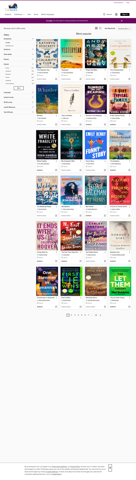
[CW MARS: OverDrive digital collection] (11, 7)
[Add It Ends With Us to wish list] (56, 261)
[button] (119, 2)
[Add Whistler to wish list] (56, 124)
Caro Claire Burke (68, 72)
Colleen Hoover (43, 255)
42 (96, 315)
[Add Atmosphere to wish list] (80, 216)
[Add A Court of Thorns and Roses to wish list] (129, 216)
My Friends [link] (89, 207)
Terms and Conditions (59, 467)
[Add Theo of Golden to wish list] (80, 124)
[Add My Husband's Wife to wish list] (80, 170)
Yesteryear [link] (64, 70)
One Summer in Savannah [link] (46, 298)
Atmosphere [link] (65, 207)
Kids (29, 14)
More (18, 88)
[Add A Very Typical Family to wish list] (129, 124)
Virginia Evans (116, 72)
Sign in (125, 14)
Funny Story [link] (90, 161)
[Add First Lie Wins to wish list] (80, 307)
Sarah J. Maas (116, 209)
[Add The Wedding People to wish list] (56, 216)
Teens (36, 14)
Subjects (8, 14)
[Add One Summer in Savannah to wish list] (56, 307)
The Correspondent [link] (116, 70)
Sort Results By (110, 28)
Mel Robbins (115, 300)
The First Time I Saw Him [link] (69, 252)
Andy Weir (90, 72)
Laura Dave (66, 255)
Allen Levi (66, 118)
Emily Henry (91, 163)
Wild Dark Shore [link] (91, 298)
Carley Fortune (92, 255)
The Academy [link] (114, 161)
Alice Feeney (66, 163)
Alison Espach (42, 209)
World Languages (47, 14)
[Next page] (100, 315)
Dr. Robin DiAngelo (44, 163)
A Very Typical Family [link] (117, 116)
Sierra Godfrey (116, 118)
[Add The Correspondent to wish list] (129, 79)
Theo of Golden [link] (66, 116)
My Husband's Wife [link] (68, 161)
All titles (7, 43)
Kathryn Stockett (43, 72)
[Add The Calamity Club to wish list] (56, 79)
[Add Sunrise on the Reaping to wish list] (105, 124)
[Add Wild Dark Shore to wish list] (105, 307)
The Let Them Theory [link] (117, 298)
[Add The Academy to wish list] (129, 170)
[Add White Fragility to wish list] (56, 170)
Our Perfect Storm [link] (92, 252)
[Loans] (116, 15)
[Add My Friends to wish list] (105, 216)
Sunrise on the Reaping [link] (94, 116)
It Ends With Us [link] (42, 252)
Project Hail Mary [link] (91, 70)
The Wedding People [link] (44, 207)
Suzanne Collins (92, 118)
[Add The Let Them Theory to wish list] (129, 307)
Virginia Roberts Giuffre (118, 255)
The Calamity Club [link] (43, 70)
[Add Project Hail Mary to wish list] (105, 79)
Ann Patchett (42, 118)
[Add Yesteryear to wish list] (80, 79)
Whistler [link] (40, 116)
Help (128, 2)
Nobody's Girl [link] (114, 252)
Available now (9, 46)
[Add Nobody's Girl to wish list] (129, 261)
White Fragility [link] (42, 161)
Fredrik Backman (92, 209)
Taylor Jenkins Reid (68, 209)
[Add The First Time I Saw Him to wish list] (80, 261)
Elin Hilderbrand (116, 163)
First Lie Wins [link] (65, 298)
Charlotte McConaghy (94, 300)
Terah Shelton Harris (44, 300)
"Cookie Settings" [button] (52, 472)
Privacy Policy (75, 467)
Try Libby (49, 21)
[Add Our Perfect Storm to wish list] (105, 261)
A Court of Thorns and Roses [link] (119, 207)
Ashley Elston (67, 300)
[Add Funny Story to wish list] (105, 170)
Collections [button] (18, 14)
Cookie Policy (56, 474)
